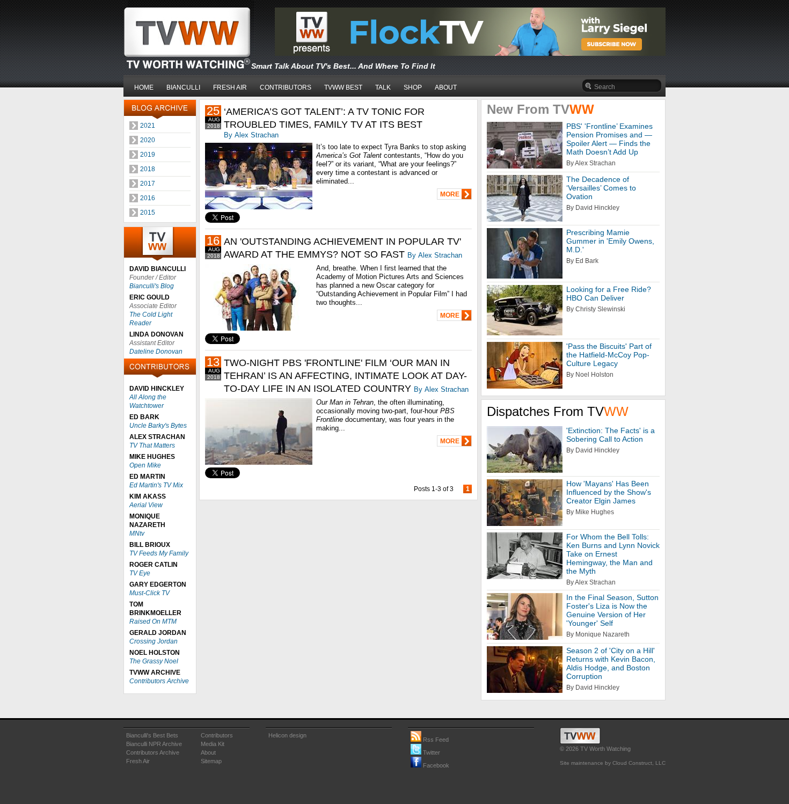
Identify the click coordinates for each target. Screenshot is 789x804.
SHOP (413, 87)
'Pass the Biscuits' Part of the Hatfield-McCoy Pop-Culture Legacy (609, 355)
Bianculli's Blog (151, 286)
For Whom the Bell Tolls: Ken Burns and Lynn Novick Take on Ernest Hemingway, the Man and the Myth (613, 553)
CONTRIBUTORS (285, 87)
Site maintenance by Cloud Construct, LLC (613, 763)
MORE (449, 194)
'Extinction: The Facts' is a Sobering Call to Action (610, 434)
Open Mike (145, 465)
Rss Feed (435, 739)
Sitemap (211, 761)
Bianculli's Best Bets (152, 735)
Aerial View (146, 505)
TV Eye (139, 573)
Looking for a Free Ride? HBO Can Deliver (608, 293)
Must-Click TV (149, 593)
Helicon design (287, 735)
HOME (144, 87)
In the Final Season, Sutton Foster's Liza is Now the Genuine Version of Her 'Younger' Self (612, 610)
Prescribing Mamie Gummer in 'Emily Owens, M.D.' (610, 241)
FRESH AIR (230, 87)
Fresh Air (138, 761)
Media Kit (212, 744)
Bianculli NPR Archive (154, 744)
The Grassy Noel (153, 661)
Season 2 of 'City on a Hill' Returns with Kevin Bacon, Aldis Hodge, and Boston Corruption (610, 663)
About (208, 752)
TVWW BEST (343, 87)
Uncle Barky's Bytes (158, 425)
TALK (383, 87)
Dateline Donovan (155, 351)
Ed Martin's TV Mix (156, 485)
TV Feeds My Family (158, 553)
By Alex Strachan (251, 135)
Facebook (435, 765)
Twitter (430, 752)
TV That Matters (152, 445)
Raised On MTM (153, 621)
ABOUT (446, 87)
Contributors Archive (159, 681)
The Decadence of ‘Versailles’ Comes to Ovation (601, 188)
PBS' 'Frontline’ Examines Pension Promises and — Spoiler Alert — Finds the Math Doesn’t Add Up (609, 139)
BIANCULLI (183, 87)
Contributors (217, 735)
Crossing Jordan (153, 641)
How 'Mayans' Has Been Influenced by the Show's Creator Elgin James (608, 492)
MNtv (136, 533)
